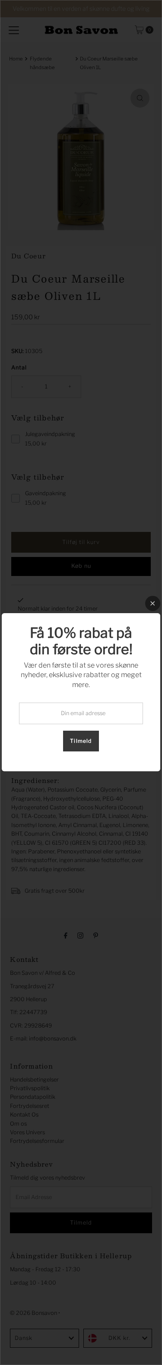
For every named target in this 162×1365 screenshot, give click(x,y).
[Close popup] (152, 603)
